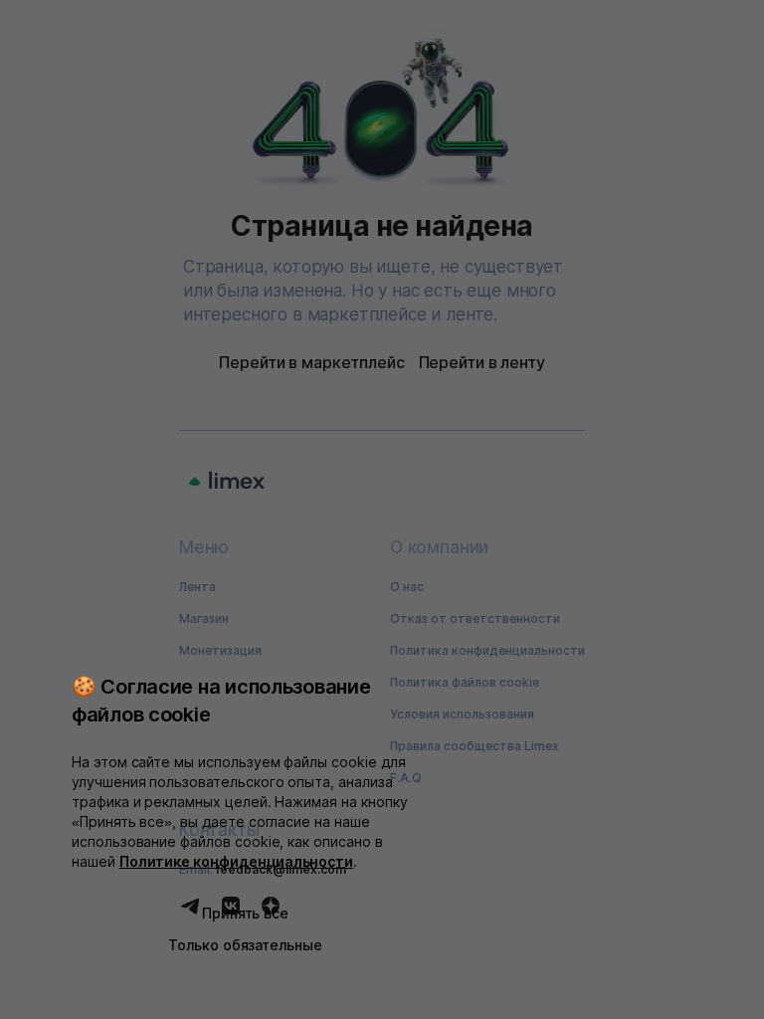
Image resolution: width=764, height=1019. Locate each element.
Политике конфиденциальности (236, 861)
